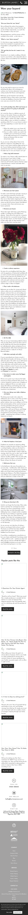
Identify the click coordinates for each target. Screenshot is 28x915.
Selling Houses (4, 19)
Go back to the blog (14, 552)
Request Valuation (14, 881)
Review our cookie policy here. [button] (13, 909)
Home (14, 850)
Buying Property (14, 871)
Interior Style (11, 17)
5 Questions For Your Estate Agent (13, 588)
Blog (14, 858)
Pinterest (5, 371)
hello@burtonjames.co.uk (14, 799)
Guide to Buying (14, 873)
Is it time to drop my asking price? (12, 697)
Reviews (14, 860)
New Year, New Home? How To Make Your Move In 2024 (14, 749)
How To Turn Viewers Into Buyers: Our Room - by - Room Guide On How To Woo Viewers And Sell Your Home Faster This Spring (14, 642)
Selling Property (14, 876)
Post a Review (14, 863)
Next (4, 369)
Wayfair (10, 369)
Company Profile (14, 853)
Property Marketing (18, 17)
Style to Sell (10, 19)
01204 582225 (14, 787)
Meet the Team (14, 855)
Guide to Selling (14, 878)
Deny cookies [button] (9, 912)
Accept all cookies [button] (17, 912)
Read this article (8, 609)
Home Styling (4, 17)
